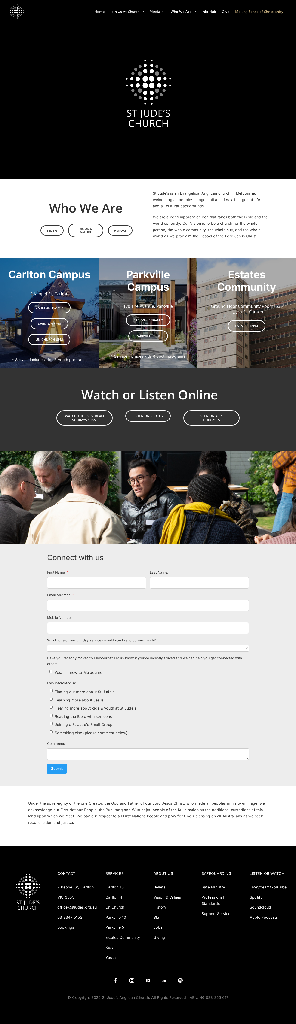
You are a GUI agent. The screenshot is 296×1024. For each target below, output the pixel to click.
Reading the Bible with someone (83, 716)
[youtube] (148, 981)
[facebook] (116, 981)
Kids (109, 947)
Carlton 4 (113, 897)
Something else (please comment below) (91, 733)
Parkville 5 (114, 927)
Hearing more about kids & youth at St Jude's (96, 708)
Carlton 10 (114, 887)
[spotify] (180, 981)
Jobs (158, 927)
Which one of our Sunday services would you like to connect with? (101, 640)
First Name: (57, 572)
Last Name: (159, 572)
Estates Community (122, 937)
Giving (159, 937)
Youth (110, 957)
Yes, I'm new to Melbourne (78, 672)
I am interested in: (61, 683)
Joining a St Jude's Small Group (83, 724)
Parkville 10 (115, 917)
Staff (158, 917)
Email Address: (60, 595)
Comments (56, 744)
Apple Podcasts (264, 917)
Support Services (217, 913)
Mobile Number (59, 617)
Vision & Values (167, 897)
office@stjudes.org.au (77, 907)
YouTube (279, 887)
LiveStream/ (260, 887)
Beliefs (160, 887)
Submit (57, 768)
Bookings (65, 927)
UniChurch (114, 907)
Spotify (256, 897)
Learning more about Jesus (79, 700)
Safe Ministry (213, 887)
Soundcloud (260, 907)
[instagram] (132, 981)
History (160, 907)
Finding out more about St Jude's (85, 691)
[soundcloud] (164, 981)
